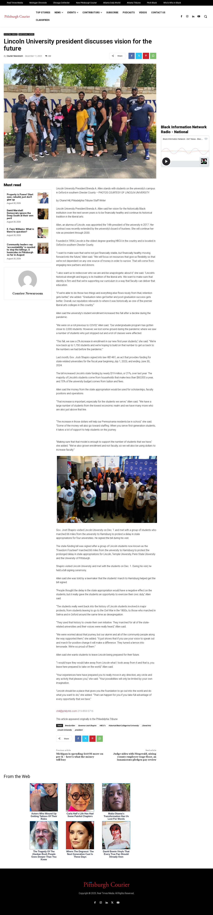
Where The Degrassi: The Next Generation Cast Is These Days (80, 854)
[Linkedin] (193, 16)
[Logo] (106, 884)
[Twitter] (139, 56)
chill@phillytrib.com (66, 711)
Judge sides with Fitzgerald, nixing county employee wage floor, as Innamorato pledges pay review (134, 756)
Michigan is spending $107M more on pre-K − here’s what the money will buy (79, 756)
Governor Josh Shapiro (87, 725)
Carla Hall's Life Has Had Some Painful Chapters (80, 815)
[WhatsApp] (153, 56)
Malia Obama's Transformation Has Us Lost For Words (116, 816)
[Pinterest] (146, 56)
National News (26, 34)
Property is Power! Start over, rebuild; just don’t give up (20, 197)
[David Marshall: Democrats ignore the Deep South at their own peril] (43, 214)
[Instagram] (187, 16)
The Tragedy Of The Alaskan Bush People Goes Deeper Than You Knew (43, 855)
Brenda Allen (70, 725)
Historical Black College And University (124, 725)
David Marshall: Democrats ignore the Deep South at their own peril (20, 214)
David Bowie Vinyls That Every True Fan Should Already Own (116, 854)
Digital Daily (10, 34)
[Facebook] (181, 16)
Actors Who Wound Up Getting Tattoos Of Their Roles (44, 816)
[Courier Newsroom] (27, 280)
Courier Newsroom (15, 56)
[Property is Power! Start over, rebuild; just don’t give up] (43, 198)
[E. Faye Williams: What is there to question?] (43, 232)
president (78, 730)
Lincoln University (64, 730)
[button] (205, 16)
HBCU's (102, 725)
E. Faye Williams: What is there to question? (20, 230)
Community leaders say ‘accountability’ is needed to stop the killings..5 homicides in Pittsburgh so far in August (21, 249)
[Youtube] (199, 16)
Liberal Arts (146, 725)
